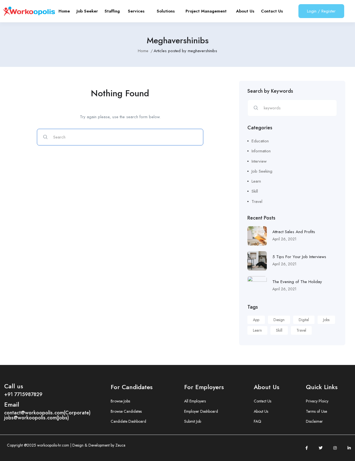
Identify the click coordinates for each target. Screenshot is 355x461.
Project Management (207, 11)
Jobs (326, 320)
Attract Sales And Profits (293, 232)
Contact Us (272, 11)
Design (279, 320)
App (256, 320)
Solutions (168, 11)
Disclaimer (314, 421)
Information (261, 151)
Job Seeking (262, 171)
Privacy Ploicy (317, 401)
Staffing (113, 11)
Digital (304, 320)
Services (139, 11)
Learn (256, 181)
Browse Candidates (126, 411)
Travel (257, 201)
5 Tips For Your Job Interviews (299, 257)
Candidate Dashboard (128, 421)
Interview (259, 161)
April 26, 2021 (284, 239)
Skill (255, 191)
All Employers (195, 401)
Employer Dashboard (201, 411)
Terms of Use (316, 411)
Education (260, 141)
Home (64, 11)
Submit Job (192, 421)
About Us (245, 11)
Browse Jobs (120, 401)
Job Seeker (87, 11)
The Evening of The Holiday (297, 282)
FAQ (257, 421)
